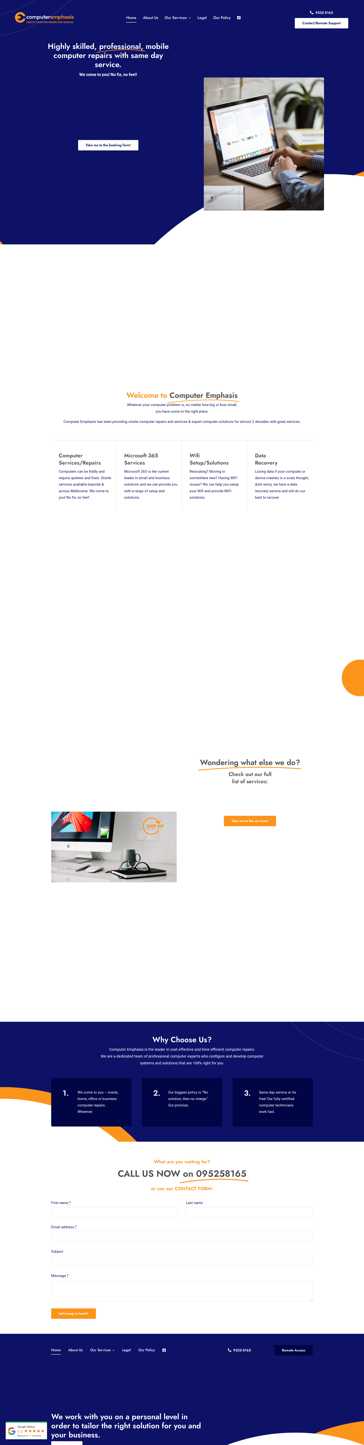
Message (59, 1276)
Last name (194, 1203)
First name (61, 1203)
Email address (64, 1227)
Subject (57, 1251)
